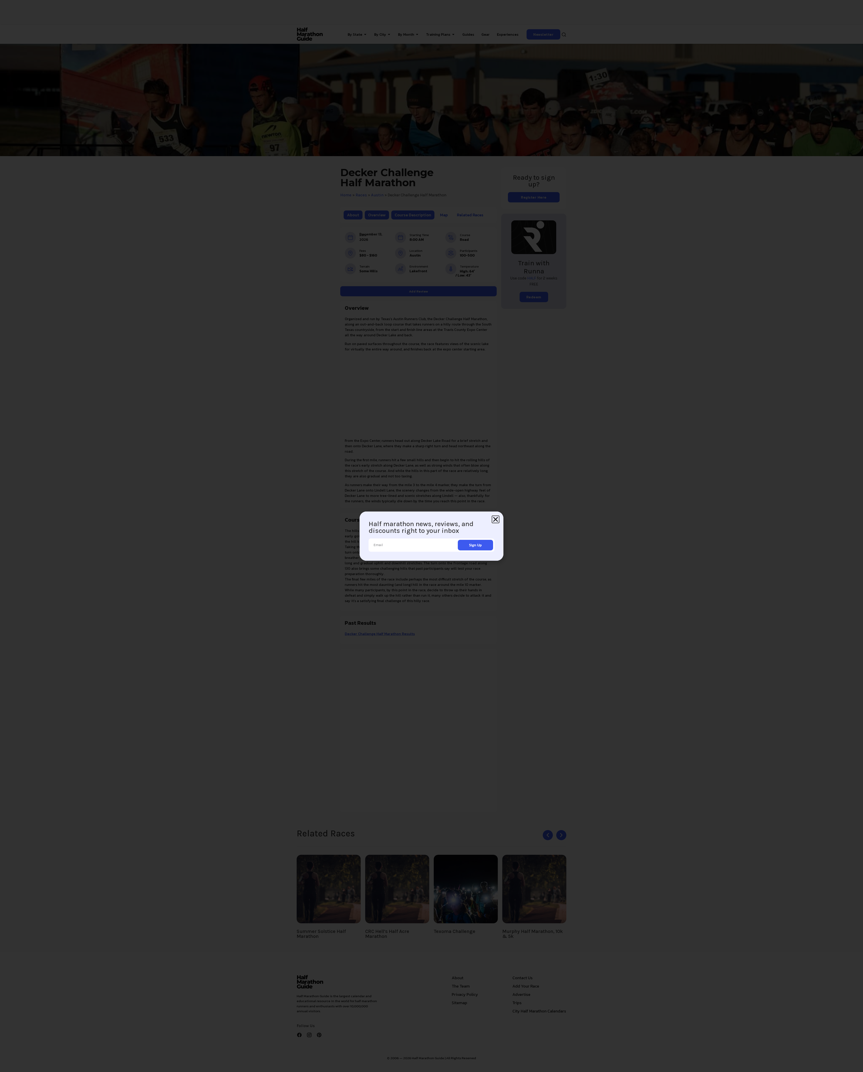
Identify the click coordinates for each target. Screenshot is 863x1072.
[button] (495, 519)
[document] (431, 536)
